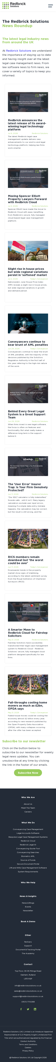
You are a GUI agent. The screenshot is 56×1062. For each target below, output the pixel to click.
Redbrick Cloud (28, 841)
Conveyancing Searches (28, 852)
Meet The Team (28, 808)
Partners (28, 942)
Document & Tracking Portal (28, 950)
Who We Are (28, 797)
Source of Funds (28, 860)
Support (28, 946)
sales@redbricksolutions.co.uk (28, 991)
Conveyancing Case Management (28, 829)
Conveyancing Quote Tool (28, 848)
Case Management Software (28, 868)
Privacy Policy (28, 1051)
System (28, 872)
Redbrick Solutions (18, 50)
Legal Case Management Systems (28, 837)
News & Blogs (28, 903)
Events (28, 907)
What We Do (28, 822)
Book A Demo (28, 921)
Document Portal (28, 864)
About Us (28, 804)
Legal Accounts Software (28, 833)
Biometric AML (28, 856)
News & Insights (28, 896)
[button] (50, 7)
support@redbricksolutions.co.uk (28, 996)
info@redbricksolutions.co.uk (28, 986)
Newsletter (28, 911)
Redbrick (28, 845)
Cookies (28, 1047)
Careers (28, 812)
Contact (28, 964)
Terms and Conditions (28, 1044)
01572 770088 (28, 1002)
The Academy (28, 953)
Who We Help (28, 882)
